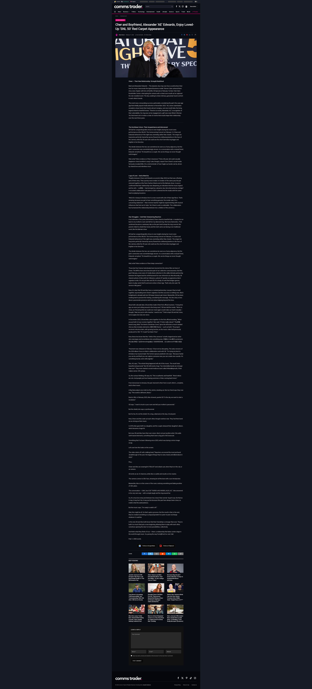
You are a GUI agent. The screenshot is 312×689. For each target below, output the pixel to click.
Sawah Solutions (147, 685)
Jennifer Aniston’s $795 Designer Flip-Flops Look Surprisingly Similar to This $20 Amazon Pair (136, 577)
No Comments (140, 34)
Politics (134, 11)
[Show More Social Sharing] (195, 34)
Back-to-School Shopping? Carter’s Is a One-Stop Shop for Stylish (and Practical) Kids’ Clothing (156, 618)
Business (125, 11)
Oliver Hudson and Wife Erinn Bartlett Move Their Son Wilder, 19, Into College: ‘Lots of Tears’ (156, 577)
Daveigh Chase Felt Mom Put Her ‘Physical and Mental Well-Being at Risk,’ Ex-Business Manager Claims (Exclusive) (155, 598)
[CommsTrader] (128, 6)
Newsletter (193, 6)
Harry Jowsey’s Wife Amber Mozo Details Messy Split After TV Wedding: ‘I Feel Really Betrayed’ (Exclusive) (175, 618)
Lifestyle (164, 11)
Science (171, 11)
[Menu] (115, 12)
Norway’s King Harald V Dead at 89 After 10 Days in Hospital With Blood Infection (175, 577)
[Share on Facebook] (182, 34)
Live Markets (126, 1)
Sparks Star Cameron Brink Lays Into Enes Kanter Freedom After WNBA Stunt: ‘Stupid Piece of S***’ (175, 597)
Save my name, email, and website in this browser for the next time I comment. (153, 655)
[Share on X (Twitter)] (184, 34)
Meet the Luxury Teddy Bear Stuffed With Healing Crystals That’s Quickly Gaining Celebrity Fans (136, 618)
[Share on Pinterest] (187, 34)
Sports (177, 11)
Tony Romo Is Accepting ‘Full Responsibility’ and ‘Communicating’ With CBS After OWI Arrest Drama (136, 597)
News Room (122, 34)
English (134, 1)
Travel (183, 11)
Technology (141, 11)
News (119, 11)
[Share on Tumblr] (192, 34)
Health (158, 11)
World (188, 11)
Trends (196, 11)
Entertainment (150, 11)
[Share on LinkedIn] (189, 34)
